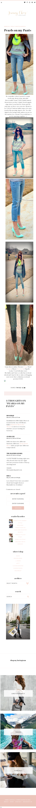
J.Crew (18, 560)
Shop (12, 801)
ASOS (18, 556)
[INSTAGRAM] (29, 2)
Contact (18, 801)
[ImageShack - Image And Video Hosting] (5, 381)
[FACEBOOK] (27, 2)
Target (8, 369)
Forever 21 (20, 369)
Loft (18, 563)
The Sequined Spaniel (14, 453)
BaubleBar (18, 558)
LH (31, 801)
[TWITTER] (35, 2)
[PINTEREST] (32, 2)
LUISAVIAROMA (18, 565)
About (6, 801)
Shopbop (18, 570)
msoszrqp (10, 415)
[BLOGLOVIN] (24, 2)
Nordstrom (18, 568)
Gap (25, 367)
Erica (9, 476)
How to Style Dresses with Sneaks (20, 542)
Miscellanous (20, 26)
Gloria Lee (11, 436)
